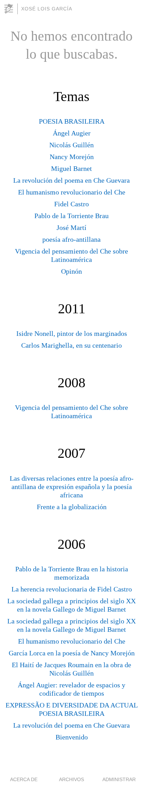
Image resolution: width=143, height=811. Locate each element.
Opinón (71, 271)
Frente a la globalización (72, 507)
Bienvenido (72, 737)
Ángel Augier (72, 133)
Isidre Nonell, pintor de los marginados (71, 333)
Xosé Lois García (46, 8)
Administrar (119, 779)
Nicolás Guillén (71, 145)
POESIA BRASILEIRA (71, 121)
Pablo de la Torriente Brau (71, 216)
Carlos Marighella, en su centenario (71, 345)
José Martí (71, 227)
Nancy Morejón (72, 156)
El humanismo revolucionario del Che (71, 192)
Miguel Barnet (71, 168)
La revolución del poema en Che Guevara (71, 180)
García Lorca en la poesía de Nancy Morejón (72, 653)
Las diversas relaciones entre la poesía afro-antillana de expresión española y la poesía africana (72, 486)
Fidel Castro (71, 204)
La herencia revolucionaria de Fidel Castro (71, 589)
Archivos (71, 779)
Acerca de (23, 779)
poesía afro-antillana (71, 239)
